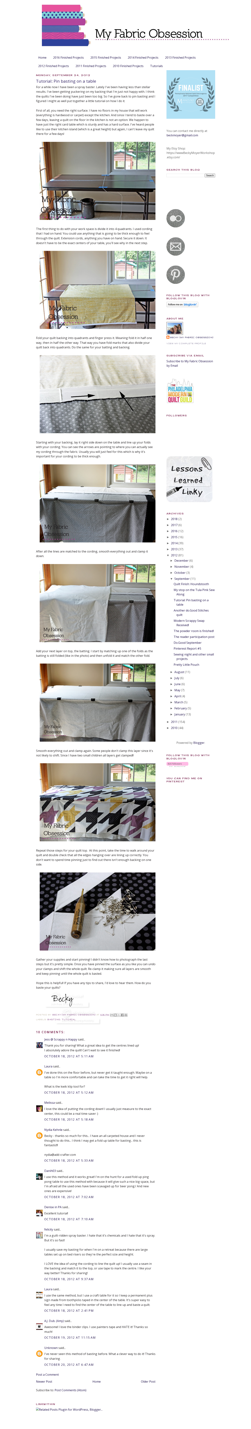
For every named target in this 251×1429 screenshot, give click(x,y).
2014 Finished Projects (143, 58)
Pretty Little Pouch (186, 665)
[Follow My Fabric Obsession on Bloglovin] (182, 306)
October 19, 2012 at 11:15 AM (70, 1338)
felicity (48, 1229)
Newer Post (44, 1382)
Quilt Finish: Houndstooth (191, 584)
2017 (174, 525)
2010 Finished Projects (128, 66)
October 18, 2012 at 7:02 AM (69, 1197)
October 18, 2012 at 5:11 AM (69, 1056)
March (179, 702)
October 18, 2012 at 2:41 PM (69, 1311)
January (180, 714)
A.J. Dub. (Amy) (54, 1321)
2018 (174, 519)
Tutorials (156, 66)
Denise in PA (53, 1207)
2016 (174, 531)
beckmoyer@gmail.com (182, 135)
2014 (174, 543)
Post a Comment (47, 1375)
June (177, 684)
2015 (174, 537)
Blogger (199, 743)
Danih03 (50, 1171)
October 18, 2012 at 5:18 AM (69, 1119)
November (182, 567)
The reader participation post (194, 637)
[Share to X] (119, 1015)
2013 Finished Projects (180, 58)
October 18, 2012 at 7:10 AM (69, 1219)
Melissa (49, 1103)
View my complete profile (186, 343)
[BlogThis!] (115, 1015)
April (178, 696)
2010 (174, 728)
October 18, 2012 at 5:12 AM (69, 1093)
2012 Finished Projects (53, 66)
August (179, 672)
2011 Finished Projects (91, 66)
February (181, 708)
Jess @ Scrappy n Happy (60, 1039)
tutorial (69, 1019)
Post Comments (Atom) (70, 1390)
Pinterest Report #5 (187, 649)
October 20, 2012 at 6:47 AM (69, 1365)
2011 (174, 722)
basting (53, 1019)
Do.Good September (188, 643)
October (180, 573)
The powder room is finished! (194, 631)
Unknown (51, 1348)
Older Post (148, 1382)
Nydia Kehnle (53, 1130)
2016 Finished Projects (68, 58)
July (177, 678)
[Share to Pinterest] (126, 1015)
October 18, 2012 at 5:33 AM (69, 1161)
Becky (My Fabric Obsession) (192, 337)
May (177, 690)
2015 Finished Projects (105, 58)
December (181, 561)
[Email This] (112, 1015)
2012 (174, 555)
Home (42, 58)
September (182, 579)
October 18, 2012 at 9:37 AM (69, 1279)
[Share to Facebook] (122, 1015)
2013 (174, 549)
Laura (48, 1066)
